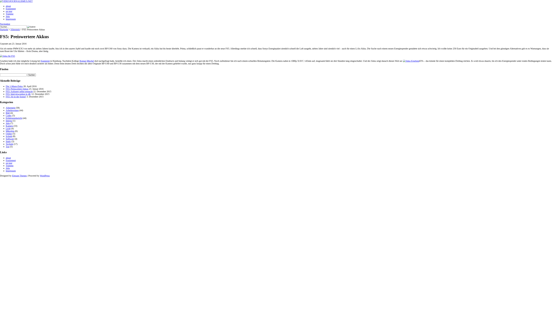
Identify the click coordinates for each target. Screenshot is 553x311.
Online (9, 133)
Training (9, 14)
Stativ (8, 141)
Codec (9, 115)
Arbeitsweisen (12, 110)
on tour (9, 11)
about (8, 6)
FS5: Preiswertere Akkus (17, 89)
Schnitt (9, 136)
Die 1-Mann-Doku (14, 86)
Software (10, 139)
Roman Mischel (86, 61)
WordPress (45, 176)
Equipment (11, 8)
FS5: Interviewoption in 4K (18, 94)
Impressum (11, 19)
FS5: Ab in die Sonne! (16, 96)
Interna (9, 121)
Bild (8, 113)
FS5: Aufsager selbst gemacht (19, 91)
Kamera (9, 126)
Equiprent (45, 61)
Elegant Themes (19, 176)
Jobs (8, 16)
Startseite (4, 29)
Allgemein (15, 29)
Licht (8, 128)
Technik (9, 144)
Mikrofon (10, 131)
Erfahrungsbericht (14, 118)
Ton (7, 146)
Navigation (5, 24)
